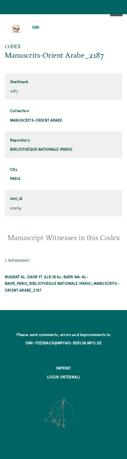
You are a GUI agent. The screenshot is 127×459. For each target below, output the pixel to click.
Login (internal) (63, 377)
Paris (15, 178)
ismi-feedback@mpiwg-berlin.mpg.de (63, 343)
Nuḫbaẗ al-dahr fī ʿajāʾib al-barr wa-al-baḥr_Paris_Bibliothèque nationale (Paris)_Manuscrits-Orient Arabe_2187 (62, 283)
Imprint (63, 368)
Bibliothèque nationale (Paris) (41, 149)
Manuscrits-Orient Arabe (36, 120)
